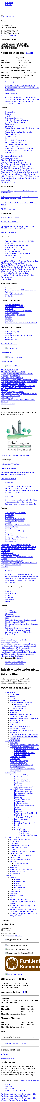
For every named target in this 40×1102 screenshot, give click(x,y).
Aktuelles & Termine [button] (8, 182)
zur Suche (8, 5)
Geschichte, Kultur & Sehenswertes (17, 525)
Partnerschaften (10, 541)
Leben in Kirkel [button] (6, 279)
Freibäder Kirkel (11, 529)
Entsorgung (19, 394)
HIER (29, 52)
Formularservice (11, 124)
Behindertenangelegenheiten (11, 386)
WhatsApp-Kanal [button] (14, 1100)
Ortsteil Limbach (7, 400)
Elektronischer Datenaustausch (16, 140)
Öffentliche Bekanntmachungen (16, 120)
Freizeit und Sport (11, 527)
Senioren (24, 386)
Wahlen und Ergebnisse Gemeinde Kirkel (24, 261)
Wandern (8, 533)
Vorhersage (5, 1054)
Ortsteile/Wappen (7, 398)
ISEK (7, 618)
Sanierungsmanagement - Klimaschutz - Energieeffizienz (17, 655)
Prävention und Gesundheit (28, 380)
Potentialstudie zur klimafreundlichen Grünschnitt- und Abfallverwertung (18, 629)
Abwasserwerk (10, 136)
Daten (7, 138)
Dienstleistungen (11, 593)
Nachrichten (5, 261)
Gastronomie (9, 517)
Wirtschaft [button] (4, 567)
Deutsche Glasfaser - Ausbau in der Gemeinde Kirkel (19, 265)
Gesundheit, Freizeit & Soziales (12, 378)
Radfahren (9, 535)
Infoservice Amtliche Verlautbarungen (14, 162)
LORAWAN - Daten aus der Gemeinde (19, 148)
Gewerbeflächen (11, 612)
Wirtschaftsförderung (12, 616)
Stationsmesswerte (7, 1058)
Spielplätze (21, 374)
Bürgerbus (5, 388)
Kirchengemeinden (18, 384)
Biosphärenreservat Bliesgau (15, 531)
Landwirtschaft (10, 599)
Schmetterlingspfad (8, 561)
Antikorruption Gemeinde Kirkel (16, 144)
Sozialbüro (17, 382)
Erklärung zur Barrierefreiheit (28, 1080)
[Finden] (33, 1037)
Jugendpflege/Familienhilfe (10, 376)
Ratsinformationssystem (13, 118)
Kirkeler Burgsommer (13, 539)
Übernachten (9, 515)
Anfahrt (8, 523)
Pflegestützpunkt (7, 382)
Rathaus (8, 114)
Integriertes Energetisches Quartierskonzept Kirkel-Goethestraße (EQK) (20, 621)
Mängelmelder (10, 152)
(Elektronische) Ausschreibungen (13, 273)
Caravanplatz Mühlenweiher (15, 519)
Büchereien (29, 374)
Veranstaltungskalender (9, 269)
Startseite (19, 658)
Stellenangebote (6, 277)
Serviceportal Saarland (13, 142)
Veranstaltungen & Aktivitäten (15, 513)
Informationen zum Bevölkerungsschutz (19, 132)
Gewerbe (8, 610)
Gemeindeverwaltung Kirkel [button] (18, 1094)
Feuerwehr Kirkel (11, 146)
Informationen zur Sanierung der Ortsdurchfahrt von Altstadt (16, 167)
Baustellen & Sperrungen (22, 271)
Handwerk (9, 597)
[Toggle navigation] (2, 15)
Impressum (9, 1086)
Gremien (8, 116)
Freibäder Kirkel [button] (14, 1096)
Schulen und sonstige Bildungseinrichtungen (13, 373)
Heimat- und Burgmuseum (14, 521)
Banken (8, 591)
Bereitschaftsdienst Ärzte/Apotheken (23, 275)
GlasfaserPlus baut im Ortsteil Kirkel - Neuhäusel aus (19, 267)
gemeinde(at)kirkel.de (8, 35)
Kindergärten (6, 372)
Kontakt (8, 1084)
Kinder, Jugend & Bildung (10, 370)
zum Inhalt (9, 3)
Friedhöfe (31, 386)
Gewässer (16, 396)
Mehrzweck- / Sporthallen (10, 555)
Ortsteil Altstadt (18, 400)
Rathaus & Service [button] (7, 17)
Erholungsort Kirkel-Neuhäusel (16, 537)
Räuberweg (19, 561)
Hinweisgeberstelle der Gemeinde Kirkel (19, 150)
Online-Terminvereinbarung (15, 122)
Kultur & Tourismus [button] (8, 404)
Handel (7, 595)
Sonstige (8, 601)
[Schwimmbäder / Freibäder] (15, 1043)
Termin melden (23, 269)
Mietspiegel (9, 614)
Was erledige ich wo (12, 134)
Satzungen (9, 126)
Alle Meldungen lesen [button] (8, 209)
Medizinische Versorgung (10, 380)
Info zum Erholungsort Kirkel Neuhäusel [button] (15, 455)
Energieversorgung (8, 394)
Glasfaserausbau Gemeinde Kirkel (13, 263)
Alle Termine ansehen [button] (8, 232)
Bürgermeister (10, 112)
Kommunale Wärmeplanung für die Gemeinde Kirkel (15, 649)
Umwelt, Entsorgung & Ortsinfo (12, 392)
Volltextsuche (7, 1037)
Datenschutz (9, 1088)
